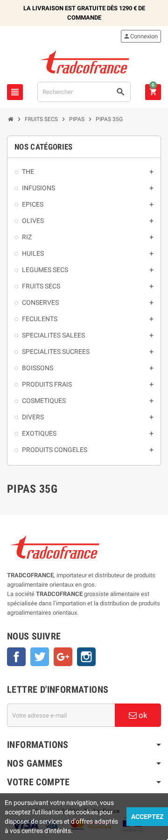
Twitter (39, 656)
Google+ (63, 656)
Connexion (140, 36)
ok (142, 715)
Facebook (16, 656)
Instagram (86, 656)
